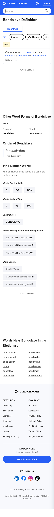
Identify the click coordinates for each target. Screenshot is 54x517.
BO (17, 190)
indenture (10, 55)
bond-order (34, 357)
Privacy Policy (35, 415)
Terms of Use (35, 431)
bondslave (13, 221)
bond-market (9, 357)
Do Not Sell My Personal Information (27, 489)
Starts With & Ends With (19, 237)
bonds (6, 366)
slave (29, 52)
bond (14, 150)
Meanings (12, 28)
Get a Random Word (27, 459)
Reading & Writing (11, 436)
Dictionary (7, 405)
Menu (47, 3)
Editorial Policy (35, 420)
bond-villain (34, 361)
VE (17, 206)
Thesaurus (8, 410)
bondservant (35, 366)
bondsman (23, 55)
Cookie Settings (36, 426)
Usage (6, 431)
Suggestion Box (36, 436)
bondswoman (39, 55)
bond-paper (9, 361)
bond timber (35, 352)
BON (29, 190)
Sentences (8, 415)
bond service (9, 352)
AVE (29, 206)
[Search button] (46, 10)
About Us (33, 405)
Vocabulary (8, 426)
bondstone (8, 375)
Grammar (7, 420)
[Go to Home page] (15, 3)
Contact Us (34, 410)
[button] (37, 3)
